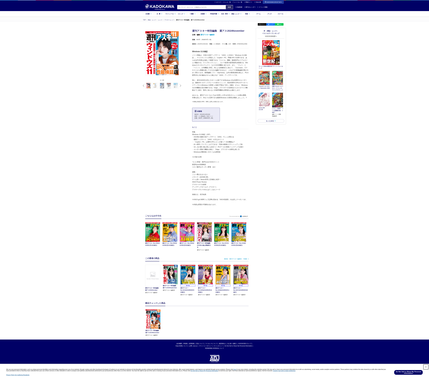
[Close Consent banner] (425, 366)
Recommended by (234, 216)
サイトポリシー (218, 346)
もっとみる (270, 121)
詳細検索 (239, 7)
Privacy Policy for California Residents (17, 375)
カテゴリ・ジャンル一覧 (223, 2)
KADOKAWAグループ (244, 343)
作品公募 (258, 2)
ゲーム (258, 14)
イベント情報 (263, 7)
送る (280, 24)
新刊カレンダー (251, 7)
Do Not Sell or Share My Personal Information (238, 346)
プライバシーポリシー (205, 346)
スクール (280, 14)
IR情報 (185, 343)
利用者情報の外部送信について (214, 348)
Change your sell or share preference (284, 370)
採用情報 (191, 343)
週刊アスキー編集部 (207, 35)
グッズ (269, 14)
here (234, 369)
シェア (271, 24)
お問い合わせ (193, 346)
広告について (200, 343)
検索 (229, 7)
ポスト (263, 24)
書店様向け (222, 343)
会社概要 (179, 343)
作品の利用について (182, 346)
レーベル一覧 (238, 2)
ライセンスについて (211, 343)
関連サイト (249, 2)
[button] (180, 85)
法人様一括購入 (232, 343)
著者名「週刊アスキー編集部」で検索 (235, 259)
